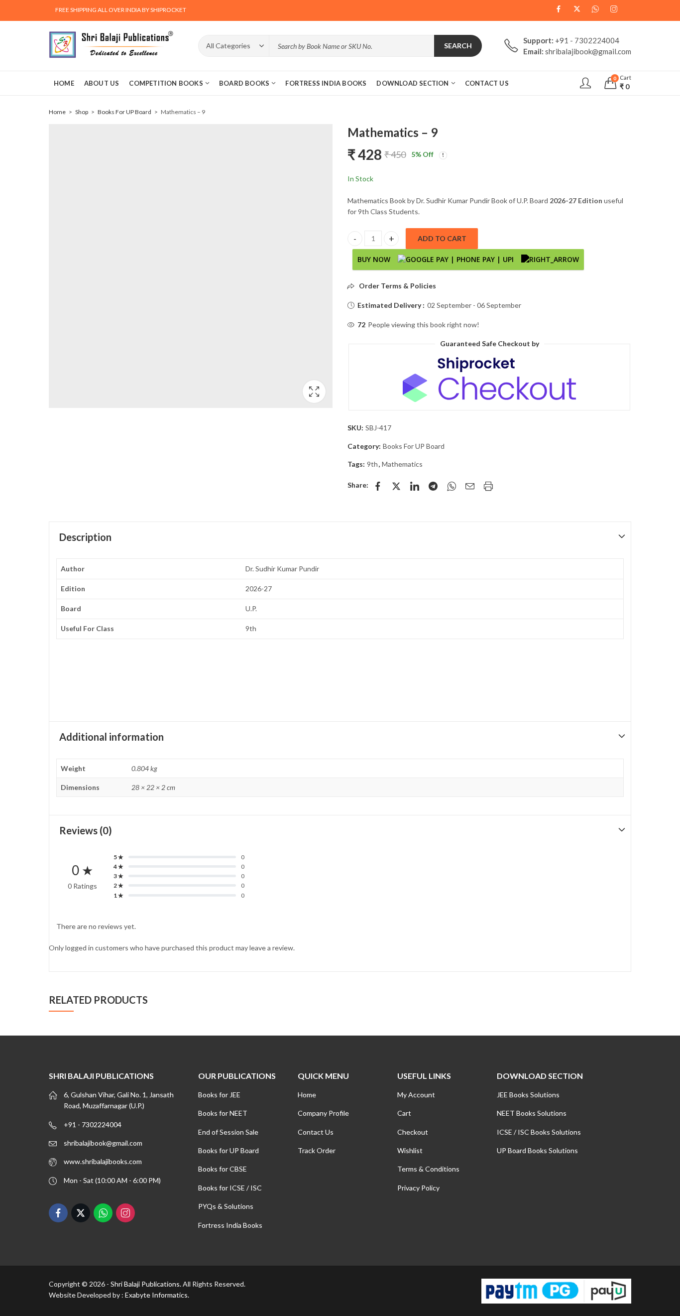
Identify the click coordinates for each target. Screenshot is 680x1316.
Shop (81, 112)
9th (372, 464)
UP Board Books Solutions (537, 1150)
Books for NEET (222, 1113)
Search (458, 45)
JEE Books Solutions (528, 1094)
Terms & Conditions (428, 1169)
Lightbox (314, 391)
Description (85, 537)
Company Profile (323, 1113)
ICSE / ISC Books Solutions (539, 1132)
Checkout (412, 1132)
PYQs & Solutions (225, 1206)
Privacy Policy (418, 1188)
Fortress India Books (230, 1225)
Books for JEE (219, 1094)
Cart (404, 1113)
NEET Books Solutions (532, 1113)
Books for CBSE (222, 1169)
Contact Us (316, 1132)
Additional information (111, 737)
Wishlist (410, 1150)
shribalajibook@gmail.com (103, 1143)
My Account (416, 1094)
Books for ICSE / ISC (230, 1188)
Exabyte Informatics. (157, 1295)
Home (57, 112)
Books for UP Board (228, 1150)
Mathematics (402, 464)
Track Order (317, 1150)
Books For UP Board (124, 112)
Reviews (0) (85, 830)
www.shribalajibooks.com (103, 1161)
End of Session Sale (228, 1132)
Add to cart (442, 238)
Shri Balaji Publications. (146, 1284)
